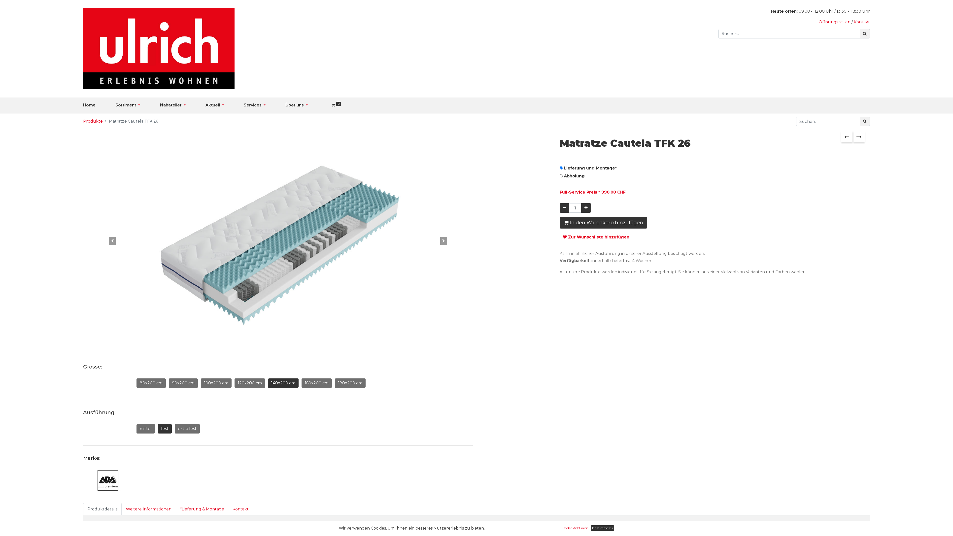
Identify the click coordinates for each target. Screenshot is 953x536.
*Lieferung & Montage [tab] (202, 509)
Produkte (93, 121)
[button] (112, 241)
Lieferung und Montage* (590, 168)
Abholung (574, 176)
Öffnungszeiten (835, 22)
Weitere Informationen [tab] (148, 509)
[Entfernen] (564, 208)
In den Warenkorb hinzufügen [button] (606, 223)
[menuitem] (99, 105)
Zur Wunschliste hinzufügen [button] (598, 237)
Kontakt (862, 22)
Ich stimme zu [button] (602, 528)
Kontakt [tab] (241, 509)
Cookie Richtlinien (575, 528)
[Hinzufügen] (586, 208)
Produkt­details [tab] (102, 509)
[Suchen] (865, 33)
